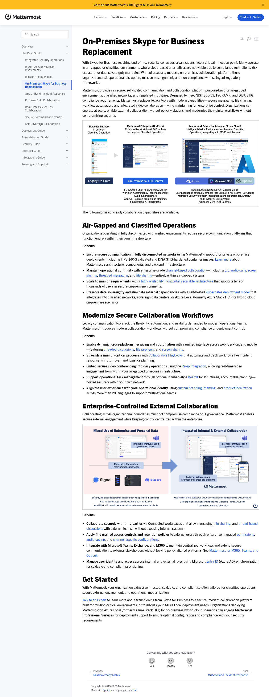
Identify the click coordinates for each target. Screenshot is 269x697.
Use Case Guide (31, 53)
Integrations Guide (33, 157)
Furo (134, 690)
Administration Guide (35, 137)
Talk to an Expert (94, 600)
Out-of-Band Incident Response (45, 93)
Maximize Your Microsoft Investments (40, 68)
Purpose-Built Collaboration (42, 100)
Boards (193, 377)
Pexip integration (194, 366)
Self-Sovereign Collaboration (42, 124)
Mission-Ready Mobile (38, 76)
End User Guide (31, 150)
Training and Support (35, 164)
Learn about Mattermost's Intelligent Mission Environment (131, 5)
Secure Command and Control (44, 117)
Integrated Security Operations (44, 60)
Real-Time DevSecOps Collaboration (39, 108)
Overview (27, 46)
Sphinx (107, 690)
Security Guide (31, 144)
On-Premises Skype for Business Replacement (45, 85)
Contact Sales (251, 17)
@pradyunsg (123, 690)
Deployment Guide (33, 130)
